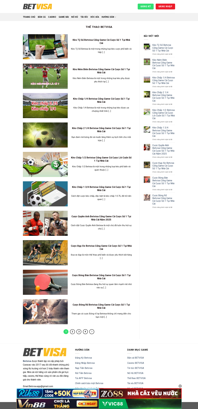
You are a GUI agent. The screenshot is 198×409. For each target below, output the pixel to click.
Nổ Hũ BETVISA (135, 373)
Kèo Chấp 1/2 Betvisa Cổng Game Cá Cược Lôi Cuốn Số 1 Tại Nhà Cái (101, 159)
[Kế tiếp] (91, 331)
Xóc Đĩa (94, 17)
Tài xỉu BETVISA (135, 383)
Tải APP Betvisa (83, 378)
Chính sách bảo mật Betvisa (89, 383)
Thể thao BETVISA (136, 378)
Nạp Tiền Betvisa (83, 368)
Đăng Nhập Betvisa (85, 363)
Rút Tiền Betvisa (83, 373)
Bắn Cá (42, 17)
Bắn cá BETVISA (135, 357)
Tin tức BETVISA (135, 368)
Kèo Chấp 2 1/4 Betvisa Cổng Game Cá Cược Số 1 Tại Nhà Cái (101, 130)
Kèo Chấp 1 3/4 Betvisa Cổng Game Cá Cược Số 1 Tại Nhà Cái (101, 189)
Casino (52, 17)
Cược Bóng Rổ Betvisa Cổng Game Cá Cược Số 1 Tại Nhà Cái (101, 306)
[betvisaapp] (37, 6)
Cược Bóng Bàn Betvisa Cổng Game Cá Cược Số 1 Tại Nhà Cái (101, 277)
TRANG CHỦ (29, 17)
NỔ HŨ (74, 17)
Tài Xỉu (84, 17)
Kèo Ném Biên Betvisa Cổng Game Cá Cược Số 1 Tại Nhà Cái (101, 71)
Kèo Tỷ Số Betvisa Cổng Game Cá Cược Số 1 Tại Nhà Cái (101, 41)
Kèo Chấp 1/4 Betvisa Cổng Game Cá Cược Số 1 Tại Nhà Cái (101, 100)
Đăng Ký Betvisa (83, 357)
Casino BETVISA (135, 363)
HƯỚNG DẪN (108, 17)
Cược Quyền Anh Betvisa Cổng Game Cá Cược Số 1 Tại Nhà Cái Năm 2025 (101, 218)
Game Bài (64, 17)
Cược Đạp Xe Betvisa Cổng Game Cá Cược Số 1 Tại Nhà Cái (101, 247)
